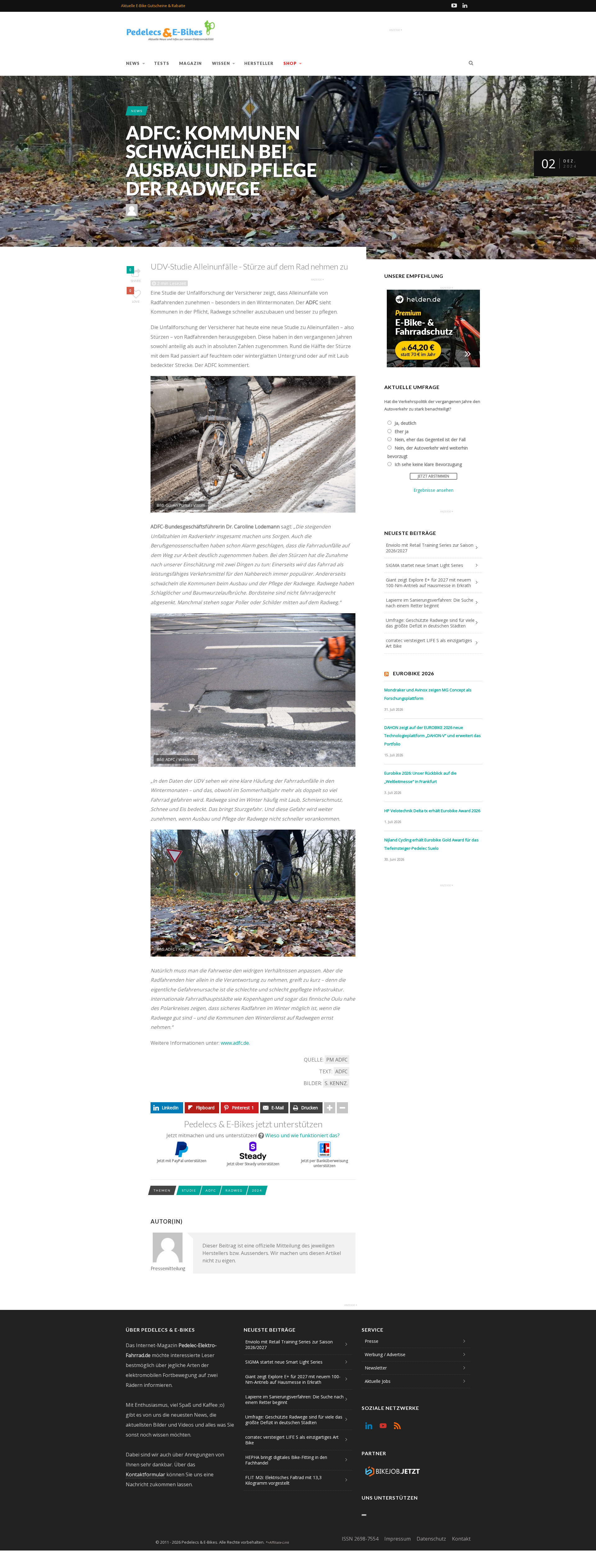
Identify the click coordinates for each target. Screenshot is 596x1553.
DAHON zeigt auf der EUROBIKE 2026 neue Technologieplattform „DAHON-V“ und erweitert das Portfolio (432, 736)
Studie (189, 1190)
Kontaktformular (145, 1474)
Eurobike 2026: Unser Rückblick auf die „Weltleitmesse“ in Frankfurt (420, 777)
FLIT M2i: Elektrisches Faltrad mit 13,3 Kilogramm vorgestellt (283, 1480)
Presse (371, 1341)
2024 (257, 1190)
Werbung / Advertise (385, 1354)
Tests (161, 63)
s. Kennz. (336, 1083)
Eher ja (402, 431)
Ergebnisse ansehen (433, 490)
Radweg (234, 1190)
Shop (290, 63)
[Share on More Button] (329, 1107)
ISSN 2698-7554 (360, 1538)
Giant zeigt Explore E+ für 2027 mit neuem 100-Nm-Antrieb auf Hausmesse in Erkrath (428, 582)
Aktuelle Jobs (378, 1381)
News (133, 63)
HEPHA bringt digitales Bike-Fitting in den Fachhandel (286, 1460)
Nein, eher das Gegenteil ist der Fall (430, 439)
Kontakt (461, 1538)
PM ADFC (337, 1059)
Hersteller (258, 63)
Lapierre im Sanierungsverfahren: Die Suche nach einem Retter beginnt (429, 603)
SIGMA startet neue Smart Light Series (424, 565)
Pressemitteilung (173, 210)
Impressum (397, 1538)
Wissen (221, 63)
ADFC (341, 1071)
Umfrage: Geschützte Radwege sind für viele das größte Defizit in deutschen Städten (430, 623)
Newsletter (376, 1368)
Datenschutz (431, 1538)
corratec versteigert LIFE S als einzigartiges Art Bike (429, 643)
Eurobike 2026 (413, 673)
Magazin (190, 63)
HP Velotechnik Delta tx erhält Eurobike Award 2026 (432, 810)
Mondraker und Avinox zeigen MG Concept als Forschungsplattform (428, 694)
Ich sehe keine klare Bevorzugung (428, 464)
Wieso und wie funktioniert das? (302, 1135)
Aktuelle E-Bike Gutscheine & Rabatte (153, 5)
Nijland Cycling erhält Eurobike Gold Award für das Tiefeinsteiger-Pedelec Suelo (431, 844)
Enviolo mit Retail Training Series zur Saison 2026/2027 (429, 548)
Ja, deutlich (405, 423)
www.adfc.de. (235, 1042)
